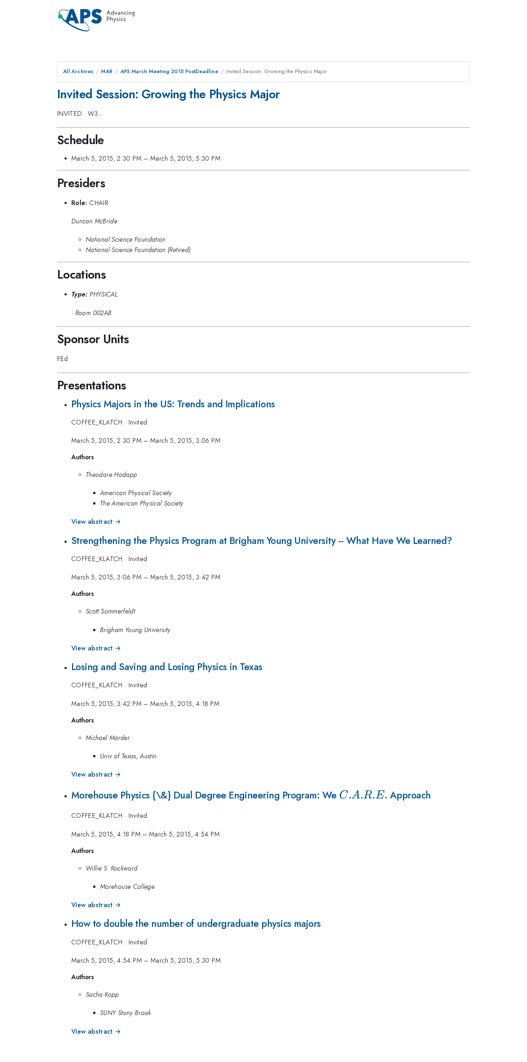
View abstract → (96, 521)
